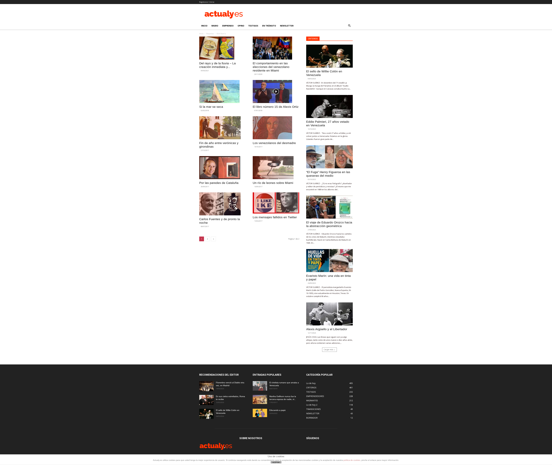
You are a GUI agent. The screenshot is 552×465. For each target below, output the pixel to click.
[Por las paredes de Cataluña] (222, 167)
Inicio (201, 33)
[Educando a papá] (260, 413)
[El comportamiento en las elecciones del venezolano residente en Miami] (276, 48)
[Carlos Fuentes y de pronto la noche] (222, 203)
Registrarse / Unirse (206, 2)
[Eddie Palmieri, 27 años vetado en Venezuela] (329, 106)
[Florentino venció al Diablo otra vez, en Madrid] (206, 386)
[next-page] (213, 239)
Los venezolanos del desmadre (274, 143)
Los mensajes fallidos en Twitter (275, 217)
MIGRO (214, 25)
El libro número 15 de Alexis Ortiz (276, 106)
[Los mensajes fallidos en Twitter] (276, 203)
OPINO (241, 25)
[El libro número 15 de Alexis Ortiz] (276, 91)
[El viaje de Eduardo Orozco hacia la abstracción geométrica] (329, 207)
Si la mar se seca (211, 106)
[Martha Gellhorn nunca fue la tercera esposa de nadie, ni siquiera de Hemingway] (260, 399)
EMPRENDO (228, 25)
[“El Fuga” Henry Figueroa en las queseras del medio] (329, 156)
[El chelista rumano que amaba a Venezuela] (260, 386)
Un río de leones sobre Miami (273, 182)
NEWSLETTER (287, 25)
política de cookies (351, 460)
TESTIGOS (253, 25)
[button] (349, 26)
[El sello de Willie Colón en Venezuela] (329, 56)
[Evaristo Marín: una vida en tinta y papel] (329, 260)
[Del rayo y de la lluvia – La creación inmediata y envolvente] (222, 48)
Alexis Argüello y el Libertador (326, 329)
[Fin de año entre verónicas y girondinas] (222, 127)
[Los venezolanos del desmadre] (276, 127)
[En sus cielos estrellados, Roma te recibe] (206, 400)
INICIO (204, 25)
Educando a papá (277, 410)
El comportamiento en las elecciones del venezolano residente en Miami (271, 67)
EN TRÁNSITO (269, 25)
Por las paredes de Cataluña (218, 182)
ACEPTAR (276, 462)
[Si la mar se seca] (222, 91)
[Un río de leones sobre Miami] (276, 167)
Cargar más (328, 349)
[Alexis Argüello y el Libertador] (329, 313)
